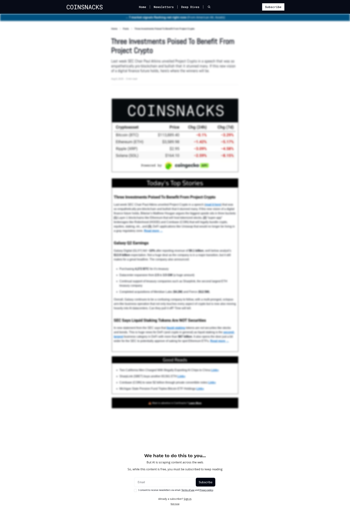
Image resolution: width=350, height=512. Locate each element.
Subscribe (205, 482)
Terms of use (188, 490)
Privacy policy (206, 490)
